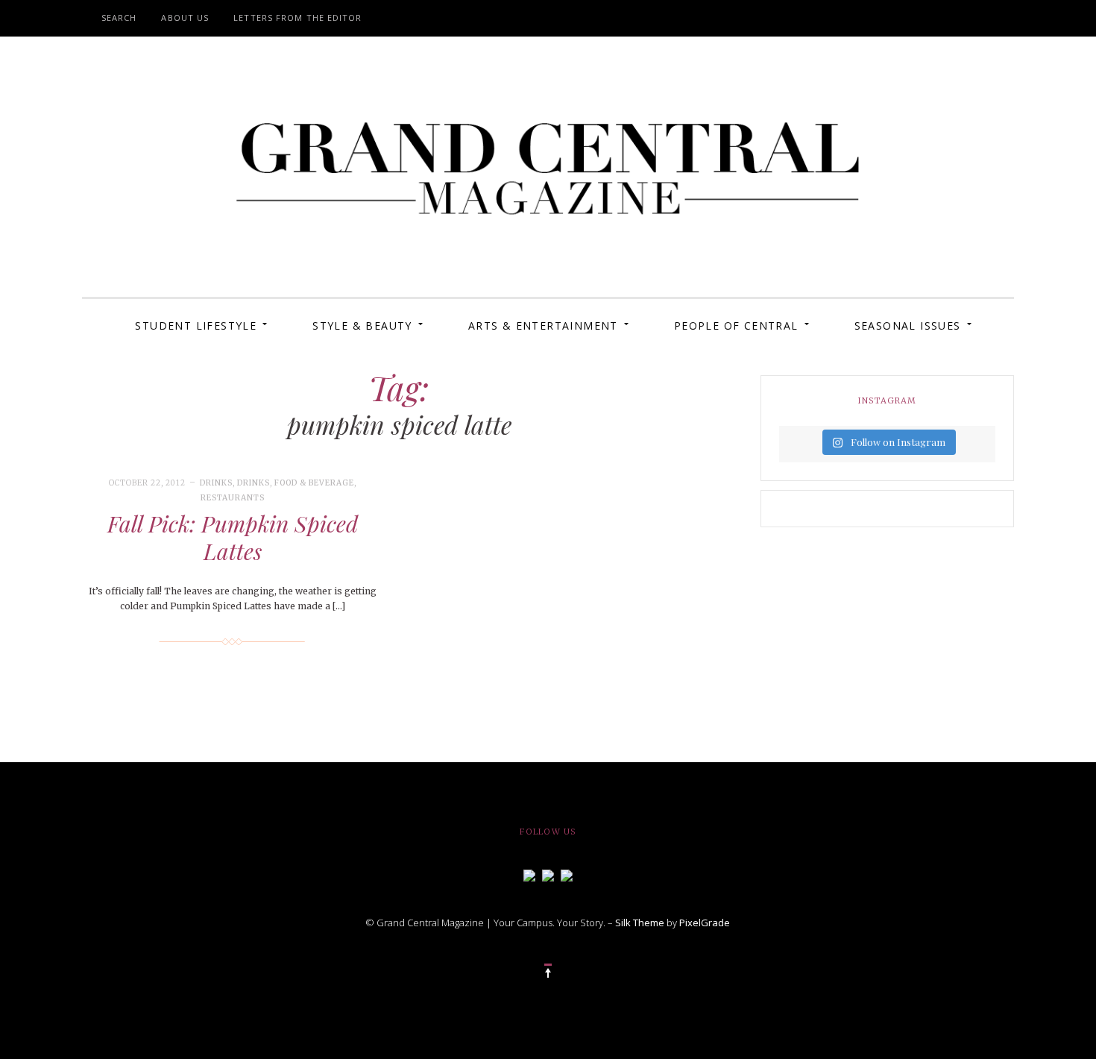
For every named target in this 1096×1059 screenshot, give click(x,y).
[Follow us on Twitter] (548, 874)
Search (119, 17)
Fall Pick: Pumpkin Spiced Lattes (232, 538)
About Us (185, 17)
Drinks (216, 483)
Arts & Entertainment (543, 325)
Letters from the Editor (297, 17)
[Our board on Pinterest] (567, 874)
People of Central (736, 325)
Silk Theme (639, 922)
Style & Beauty (362, 325)
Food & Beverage (314, 483)
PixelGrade (704, 922)
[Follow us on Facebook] (529, 874)
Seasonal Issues (907, 325)
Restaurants (233, 498)
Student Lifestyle (195, 325)
